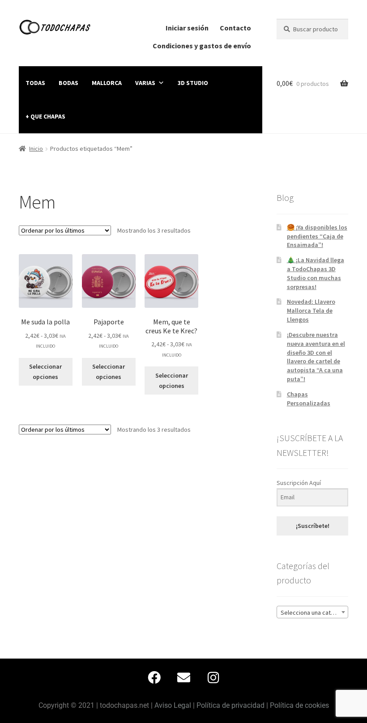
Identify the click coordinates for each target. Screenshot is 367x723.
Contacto (235, 27)
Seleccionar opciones (45, 371)
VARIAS (145, 83)
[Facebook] (154, 678)
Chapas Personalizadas (308, 398)
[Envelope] (183, 678)
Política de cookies (299, 705)
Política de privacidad (230, 705)
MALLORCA (107, 83)
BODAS (68, 83)
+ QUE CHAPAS (45, 116)
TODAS (35, 83)
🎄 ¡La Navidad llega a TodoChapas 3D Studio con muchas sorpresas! (315, 273)
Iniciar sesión (187, 27)
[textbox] (312, 612)
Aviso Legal (172, 705)
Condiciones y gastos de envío (202, 45)
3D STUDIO (193, 83)
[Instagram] (213, 678)
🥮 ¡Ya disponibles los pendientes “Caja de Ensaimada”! (317, 236)
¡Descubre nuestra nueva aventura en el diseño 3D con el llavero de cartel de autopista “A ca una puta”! (316, 357)
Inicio (36, 149)
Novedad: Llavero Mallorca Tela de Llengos (311, 310)
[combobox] (312, 612)
